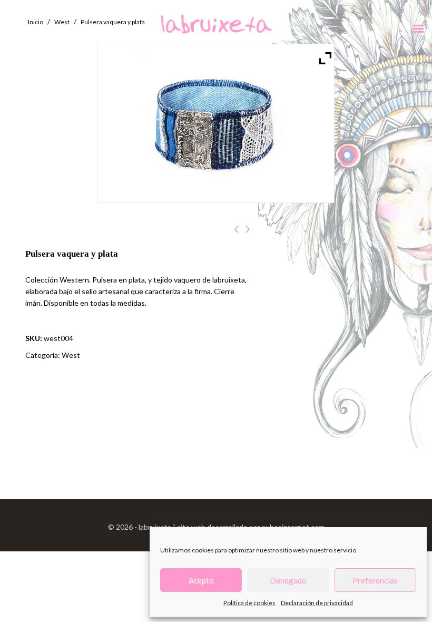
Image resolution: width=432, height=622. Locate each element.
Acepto (201, 580)
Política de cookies (249, 603)
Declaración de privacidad (317, 603)
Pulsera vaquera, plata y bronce (248, 235)
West (71, 355)
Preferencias (375, 580)
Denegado (288, 580)
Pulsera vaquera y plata (236, 235)
